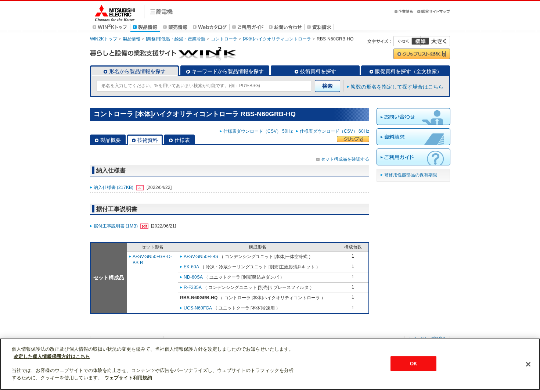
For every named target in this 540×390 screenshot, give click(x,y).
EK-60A (191, 266)
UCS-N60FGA (198, 308)
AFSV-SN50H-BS (201, 256)
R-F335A (193, 287)
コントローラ (224, 39)
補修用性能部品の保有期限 (410, 175)
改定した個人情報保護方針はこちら (52, 356)
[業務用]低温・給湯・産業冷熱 (175, 39)
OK (413, 363)
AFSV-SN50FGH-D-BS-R (152, 259)
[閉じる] (528, 364)
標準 (420, 41)
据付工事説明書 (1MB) (116, 226)
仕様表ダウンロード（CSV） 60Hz (334, 131)
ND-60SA (193, 277)
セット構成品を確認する (345, 159)
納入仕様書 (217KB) (114, 187)
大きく (435, 41)
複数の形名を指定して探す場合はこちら (397, 87)
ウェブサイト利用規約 (128, 377)
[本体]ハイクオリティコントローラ (277, 39)
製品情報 (131, 39)
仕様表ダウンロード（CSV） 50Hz (259, 131)
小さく (407, 41)
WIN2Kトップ (103, 39)
